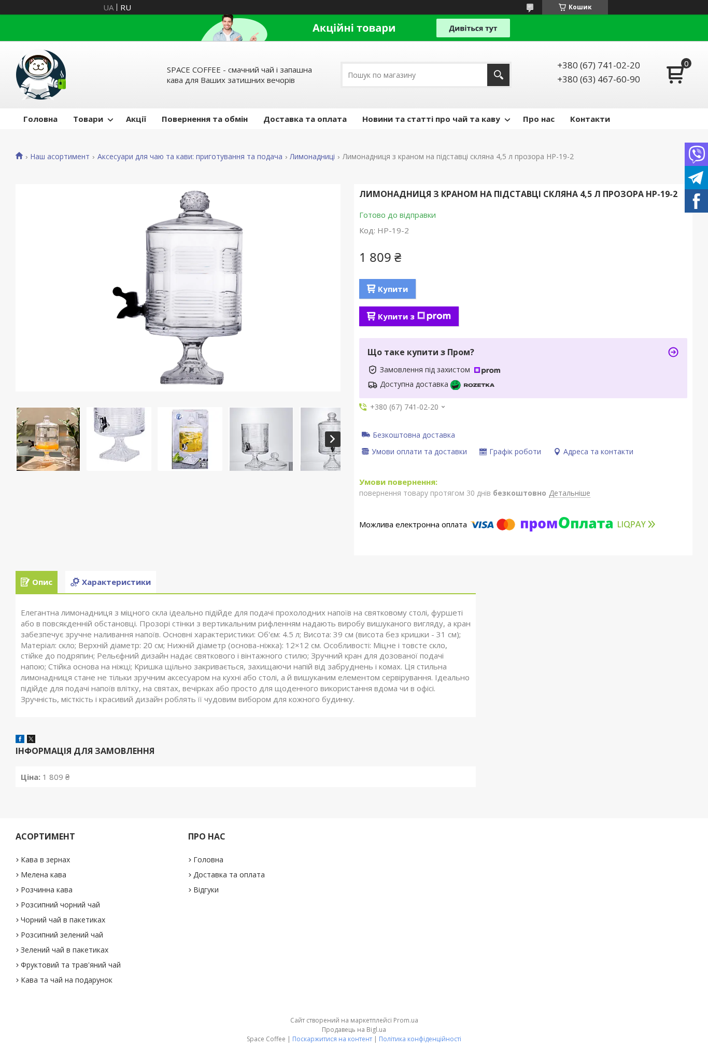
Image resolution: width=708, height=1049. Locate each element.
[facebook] (20, 740)
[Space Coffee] (41, 75)
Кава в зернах (45, 859)
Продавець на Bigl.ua (354, 1029)
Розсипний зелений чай (62, 935)
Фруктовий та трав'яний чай (71, 965)
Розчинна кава (47, 889)
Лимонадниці (312, 156)
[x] (31, 740)
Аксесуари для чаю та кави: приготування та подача (189, 156)
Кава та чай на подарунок (66, 980)
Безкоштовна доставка (414, 434)
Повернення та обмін (205, 119)
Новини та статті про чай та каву (431, 119)
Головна (40, 119)
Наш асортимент (60, 156)
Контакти (590, 119)
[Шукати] (498, 75)
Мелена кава (43, 874)
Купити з (396, 316)
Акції (136, 119)
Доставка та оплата (305, 119)
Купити (393, 289)
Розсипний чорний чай (60, 905)
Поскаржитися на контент (332, 1038)
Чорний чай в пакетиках (63, 920)
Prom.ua (405, 1020)
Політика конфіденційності (420, 1038)
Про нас (539, 119)
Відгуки (206, 889)
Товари (88, 119)
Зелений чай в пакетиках (64, 950)
